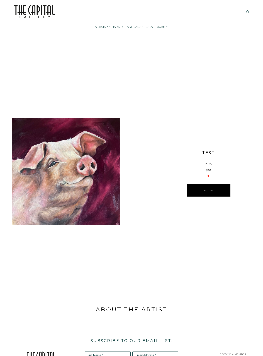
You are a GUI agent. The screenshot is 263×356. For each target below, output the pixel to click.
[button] (102, 26)
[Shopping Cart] (247, 11)
